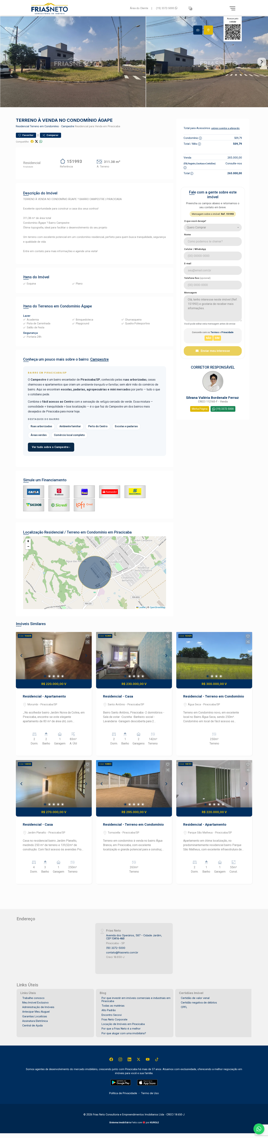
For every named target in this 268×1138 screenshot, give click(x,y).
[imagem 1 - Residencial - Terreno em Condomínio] (214, 655)
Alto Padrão (109, 1010)
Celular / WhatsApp (195, 249)
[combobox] (213, 227)
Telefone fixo (197, 278)
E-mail (187, 263)
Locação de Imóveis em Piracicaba (123, 1024)
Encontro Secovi (112, 1014)
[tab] (197, 30)
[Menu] (232, 8)
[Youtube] (147, 1059)
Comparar (52, 135)
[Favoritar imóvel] (87, 636)
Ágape (86, 306)
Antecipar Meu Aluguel (36, 1011)
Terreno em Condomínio (44, 126)
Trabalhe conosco (33, 997)
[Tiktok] (156, 1059)
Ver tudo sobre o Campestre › (51, 447)
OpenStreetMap (157, 607)
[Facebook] (111, 1059)
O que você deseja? (195, 221)
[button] (190, 8)
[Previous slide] (6, 62)
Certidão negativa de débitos (199, 1002)
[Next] (86, 656)
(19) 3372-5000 (165, 8)
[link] (78, 8)
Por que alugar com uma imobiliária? (124, 1033)
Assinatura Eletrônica (35, 1020)
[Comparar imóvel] (87, 641)
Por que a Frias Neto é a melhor (121, 1028)
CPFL (184, 1007)
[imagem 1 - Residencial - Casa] (134, 655)
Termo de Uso (150, 1093)
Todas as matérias (113, 1005)
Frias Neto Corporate (114, 1019)
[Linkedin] (129, 1059)
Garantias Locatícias (34, 1016)
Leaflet (142, 607)
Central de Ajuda (32, 1025)
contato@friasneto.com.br (122, 952)
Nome (187, 234)
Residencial (22, 126)
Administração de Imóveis (38, 1007)
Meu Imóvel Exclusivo (35, 1002)
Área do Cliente (139, 8)
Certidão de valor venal (195, 997)
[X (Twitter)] (138, 1059)
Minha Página (199, 408)
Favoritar (28, 135)
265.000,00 (235, 157)
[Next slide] (261, 62)
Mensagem (190, 292)
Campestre (67, 126)
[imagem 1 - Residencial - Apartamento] (54, 655)
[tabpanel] (134, 61)
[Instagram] (120, 1059)
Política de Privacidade (123, 1093)
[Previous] (22, 656)
